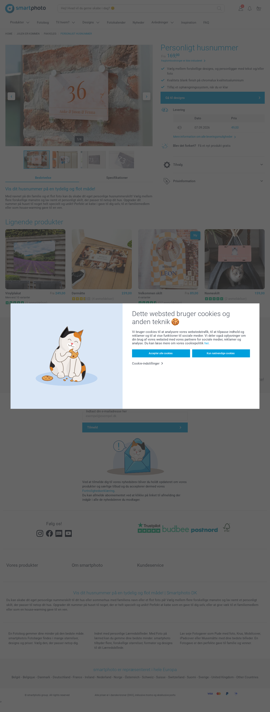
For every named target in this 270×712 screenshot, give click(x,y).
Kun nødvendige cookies (221, 353)
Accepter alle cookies (161, 353)
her (206, 343)
